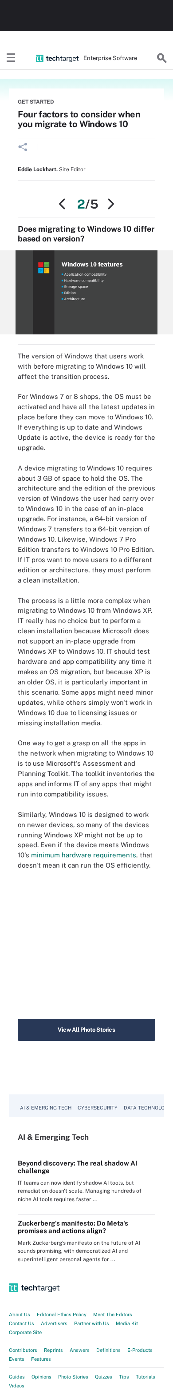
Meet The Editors (112, 1314)
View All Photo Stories (86, 1029)
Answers (80, 1350)
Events (16, 1359)
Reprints (53, 1350)
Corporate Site (25, 1332)
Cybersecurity (98, 1107)
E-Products (140, 1350)
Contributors (23, 1350)
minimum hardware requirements (83, 855)
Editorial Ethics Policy (61, 1314)
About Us (19, 1314)
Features (41, 1359)
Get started (36, 102)
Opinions (41, 1376)
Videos (16, 1385)
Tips (124, 1376)
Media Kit (127, 1323)
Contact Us (21, 1323)
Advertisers (54, 1323)
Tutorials (145, 1376)
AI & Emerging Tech (45, 1107)
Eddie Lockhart (37, 169)
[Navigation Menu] (11, 58)
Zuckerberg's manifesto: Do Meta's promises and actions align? (73, 1226)
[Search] (162, 58)
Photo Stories (73, 1376)
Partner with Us (91, 1323)
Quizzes (103, 1376)
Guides (17, 1376)
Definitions (108, 1350)
